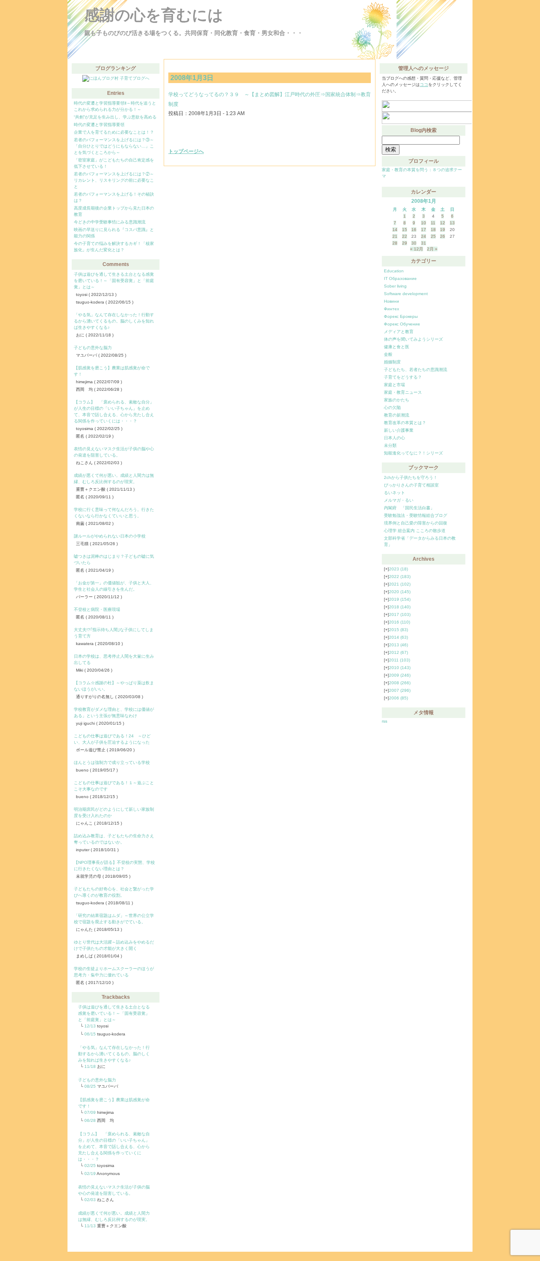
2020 (399, 591)
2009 (399, 675)
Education (394, 271)
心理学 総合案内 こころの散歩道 (415, 530)
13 (452, 222)
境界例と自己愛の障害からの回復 (415, 523)
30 (413, 243)
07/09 (90, 1112)
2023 (398, 569)
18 (433, 229)
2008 (399, 682)
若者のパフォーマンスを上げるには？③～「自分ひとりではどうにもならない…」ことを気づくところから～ (114, 146)
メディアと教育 (398, 331)
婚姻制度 (392, 362)
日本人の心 (394, 438)
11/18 (90, 1066)
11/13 (90, 1225)
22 (404, 236)
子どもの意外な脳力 (93, 347)
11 (433, 222)
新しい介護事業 (398, 430)
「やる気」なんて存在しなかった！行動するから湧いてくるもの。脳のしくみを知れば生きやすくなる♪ (114, 321)
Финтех (391, 309)
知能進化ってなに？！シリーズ (413, 453)
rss (384, 721)
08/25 (90, 1086)
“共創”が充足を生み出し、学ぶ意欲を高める (115, 117)
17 (423, 229)
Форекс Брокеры (401, 316)
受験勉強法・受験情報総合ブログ (415, 515)
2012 (398, 652)
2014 (398, 637)
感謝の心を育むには (153, 15)
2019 (399, 599)
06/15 (90, 1034)
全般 (388, 354)
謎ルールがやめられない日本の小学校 (110, 536)
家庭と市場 (394, 384)
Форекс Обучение (402, 324)
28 (394, 243)
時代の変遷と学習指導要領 (99, 124)
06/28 (90, 1120)
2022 (399, 576)
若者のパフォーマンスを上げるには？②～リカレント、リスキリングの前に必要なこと (114, 180)
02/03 (90, 1199)
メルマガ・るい (398, 500)
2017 (399, 614)
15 (404, 229)
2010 (399, 667)
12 (442, 222)
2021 (399, 584)
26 (442, 236)
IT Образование (400, 278)
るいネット (394, 492)
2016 (399, 622)
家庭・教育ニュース (403, 392)
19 (442, 229)
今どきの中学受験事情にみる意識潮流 (110, 222)
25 (433, 236)
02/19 (90, 1173)
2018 (399, 607)
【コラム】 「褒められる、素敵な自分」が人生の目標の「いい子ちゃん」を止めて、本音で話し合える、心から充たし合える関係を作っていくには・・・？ (114, 1147)
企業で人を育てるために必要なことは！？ (114, 132)
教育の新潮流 (396, 415)
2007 (399, 690)
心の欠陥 (392, 407)
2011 (399, 660)
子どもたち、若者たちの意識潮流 (415, 369)
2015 (398, 629)
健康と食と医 (396, 346)
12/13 (90, 1026)
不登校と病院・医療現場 (97, 609)
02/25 (90, 1165)
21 (394, 236)
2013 (398, 645)
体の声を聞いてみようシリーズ (413, 339)
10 (423, 222)
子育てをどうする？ (403, 377)
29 (404, 243)
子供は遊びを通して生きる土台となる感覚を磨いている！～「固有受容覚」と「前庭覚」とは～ (114, 280)
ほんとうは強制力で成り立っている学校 (112, 762)
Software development (406, 293)
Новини (391, 301)
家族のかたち (396, 400)
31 (423, 243)
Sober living (395, 286)
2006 (398, 698)
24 (423, 236)
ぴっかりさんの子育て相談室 (411, 485)
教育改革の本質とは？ (405, 422)
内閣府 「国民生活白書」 (409, 507)
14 (394, 229)
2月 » (432, 249)
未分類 (390, 445)
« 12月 (416, 249)
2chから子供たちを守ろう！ (410, 477)
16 (413, 229)
